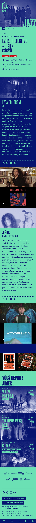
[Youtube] (11, 163)
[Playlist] (25, 521)
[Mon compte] (18, 521)
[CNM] (8, 479)
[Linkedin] (11, 492)
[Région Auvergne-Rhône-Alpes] (14, 473)
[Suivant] (13, 28)
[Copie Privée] (27, 479)
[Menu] (4, 521)
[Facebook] (3, 163)
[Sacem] (15, 479)
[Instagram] (7, 163)
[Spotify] (14, 163)
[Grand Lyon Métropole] (21, 473)
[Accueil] (5, 7)
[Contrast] (32, 521)
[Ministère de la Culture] (6, 473)
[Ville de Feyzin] (29, 473)
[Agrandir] (9, 362)
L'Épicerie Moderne (11, 65)
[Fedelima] (21, 479)
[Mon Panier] (11, 521)
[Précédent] (3, 28)
